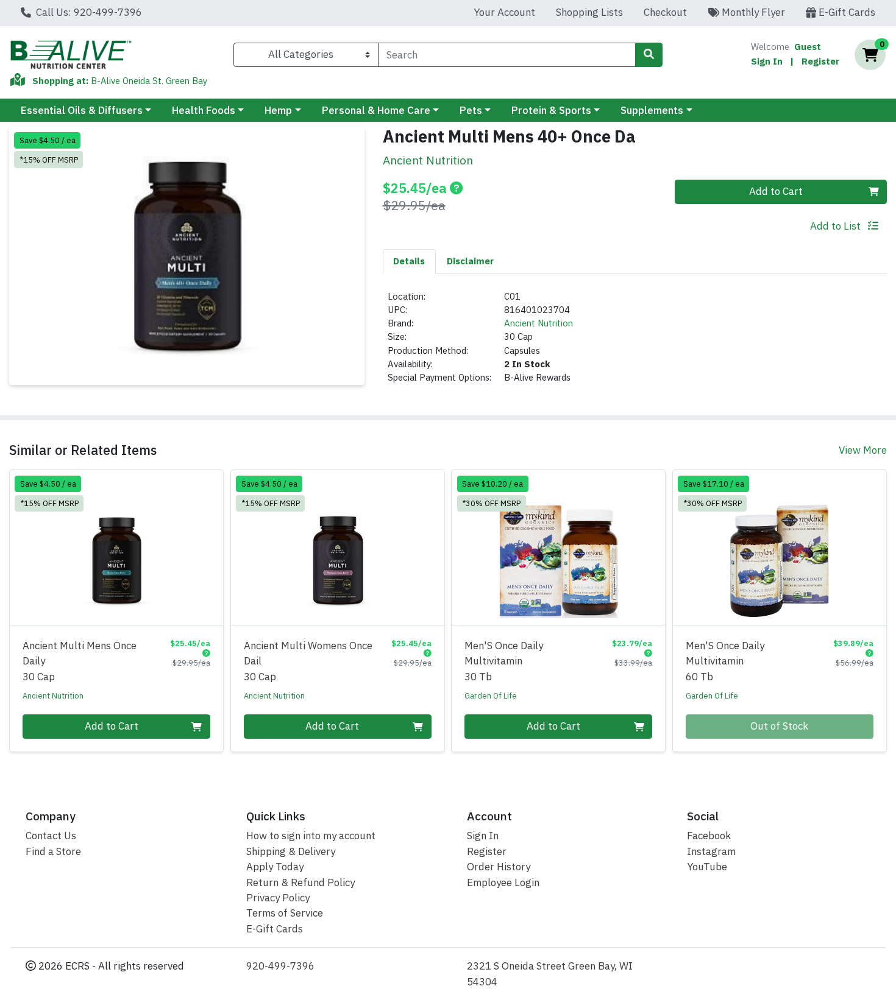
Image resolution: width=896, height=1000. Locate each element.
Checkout (665, 12)
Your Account (504, 12)
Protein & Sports (551, 110)
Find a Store (53, 851)
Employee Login (503, 882)
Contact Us (51, 835)
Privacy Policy (278, 897)
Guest (807, 46)
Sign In (767, 61)
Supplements (651, 110)
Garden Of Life (490, 695)
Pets (471, 110)
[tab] (409, 261)
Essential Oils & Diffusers (82, 110)
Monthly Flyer (752, 12)
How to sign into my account (310, 835)
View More (863, 450)
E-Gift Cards (845, 12)
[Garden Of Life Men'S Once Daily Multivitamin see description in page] (558, 547)
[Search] (648, 55)
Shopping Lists (589, 12)
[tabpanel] (635, 343)
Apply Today (275, 866)
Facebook (709, 835)
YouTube (707, 866)
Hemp (278, 110)
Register (820, 61)
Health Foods (203, 110)
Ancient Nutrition (538, 323)
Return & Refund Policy (300, 882)
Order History (498, 866)
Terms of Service (284, 913)
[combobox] (507, 55)
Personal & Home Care (376, 110)
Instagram (711, 851)
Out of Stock (779, 726)
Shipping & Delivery (290, 851)
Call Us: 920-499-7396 (88, 12)
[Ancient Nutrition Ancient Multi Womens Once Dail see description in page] (337, 547)
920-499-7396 (280, 966)
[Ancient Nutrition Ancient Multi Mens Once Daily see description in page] (116, 547)
